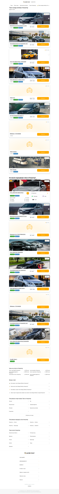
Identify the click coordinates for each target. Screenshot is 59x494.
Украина (29, 486)
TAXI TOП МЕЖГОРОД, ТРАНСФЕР (18, 61)
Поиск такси (16, 5)
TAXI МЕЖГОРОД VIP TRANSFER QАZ (19, 43)
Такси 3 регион (13, 151)
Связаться (43, 26)
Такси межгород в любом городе (17, 79)
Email (35, 199)
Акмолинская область (24, 5)
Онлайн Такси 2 (13, 359)
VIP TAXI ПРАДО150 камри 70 (16, 115)
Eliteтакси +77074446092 (15, 133)
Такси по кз (12, 97)
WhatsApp (35, 196)
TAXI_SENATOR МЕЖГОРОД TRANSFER (19, 341)
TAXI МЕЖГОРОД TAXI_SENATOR (18, 270)
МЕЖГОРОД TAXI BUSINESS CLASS (18, 25)
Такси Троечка (13, 169)
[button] (29, 23)
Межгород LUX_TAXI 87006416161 (17, 234)
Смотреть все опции (29, 415)
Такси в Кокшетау (32, 5)
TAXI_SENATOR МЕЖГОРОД (16, 192)
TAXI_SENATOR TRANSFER (16, 252)
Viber (45, 196)
